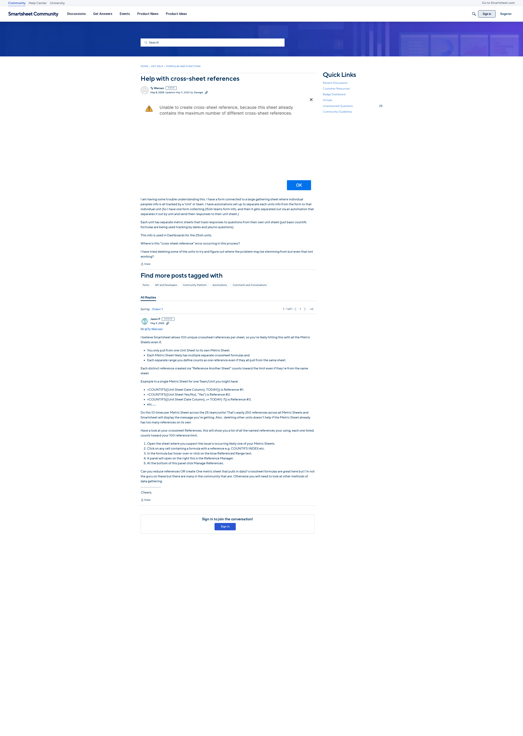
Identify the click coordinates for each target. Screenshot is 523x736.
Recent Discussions (335, 83)
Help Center (38, 3)
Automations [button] (219, 285)
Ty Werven (157, 88)
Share (146, 264)
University (57, 3)
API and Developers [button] (166, 285)
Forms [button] (146, 285)
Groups (327, 100)
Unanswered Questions (352, 106)
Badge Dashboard (334, 94)
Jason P (155, 319)
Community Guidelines (337, 112)
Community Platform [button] (195, 285)
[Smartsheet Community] (33, 14)
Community (17, 3)
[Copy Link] (206, 92)
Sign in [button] (225, 526)
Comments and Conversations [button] (250, 285)
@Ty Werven (153, 329)
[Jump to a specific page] (311, 309)
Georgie (198, 92)
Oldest (156, 309)
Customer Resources (336, 89)
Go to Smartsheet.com (498, 3)
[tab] (148, 297)
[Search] (474, 14)
